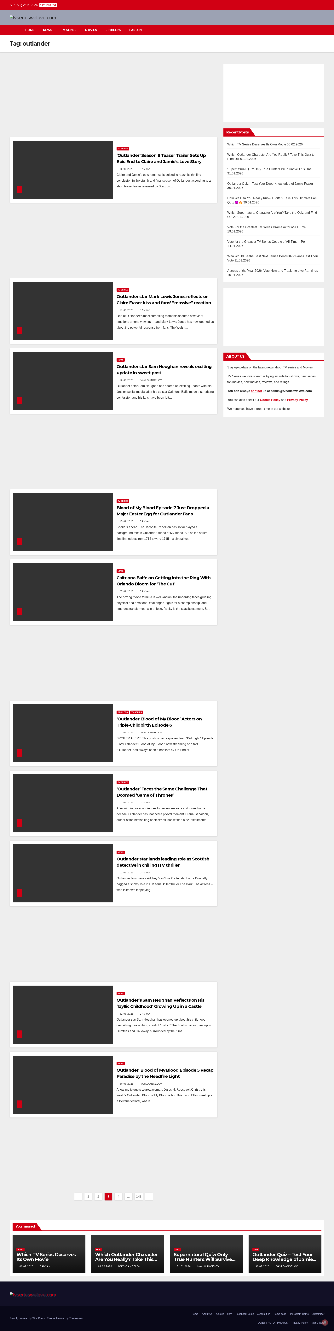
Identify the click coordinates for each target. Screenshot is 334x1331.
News (47, 30)
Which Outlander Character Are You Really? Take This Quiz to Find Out (126, 1259)
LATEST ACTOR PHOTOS (273, 1322)
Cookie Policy (224, 1313)
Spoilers (113, 30)
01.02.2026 (105, 1266)
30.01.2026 (263, 1266)
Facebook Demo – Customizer (253, 1313)
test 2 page (318, 1322)
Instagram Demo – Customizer (307, 1313)
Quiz (98, 1249)
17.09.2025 (127, 310)
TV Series (69, 30)
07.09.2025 (127, 591)
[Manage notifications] (325, 1322)
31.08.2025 (127, 1013)
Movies (91, 30)
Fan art (136, 30)
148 (138, 1197)
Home (30, 30)
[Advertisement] (113, 99)
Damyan (145, 169)
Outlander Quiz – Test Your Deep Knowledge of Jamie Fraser (270, 183)
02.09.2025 (127, 872)
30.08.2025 (127, 1083)
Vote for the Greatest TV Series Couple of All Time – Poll (266, 241)
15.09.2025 (127, 521)
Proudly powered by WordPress (28, 1318)
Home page (280, 1313)
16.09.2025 (127, 380)
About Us (207, 1313)
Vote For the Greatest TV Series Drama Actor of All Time (266, 227)
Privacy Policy (300, 1322)
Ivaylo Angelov (151, 380)
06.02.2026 (27, 1266)
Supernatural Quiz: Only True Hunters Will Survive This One (269, 169)
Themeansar (76, 1318)
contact (256, 391)
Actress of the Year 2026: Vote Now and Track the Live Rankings (272, 270)
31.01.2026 (184, 1266)
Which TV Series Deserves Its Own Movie (256, 144)
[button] (314, 30)
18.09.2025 (127, 169)
